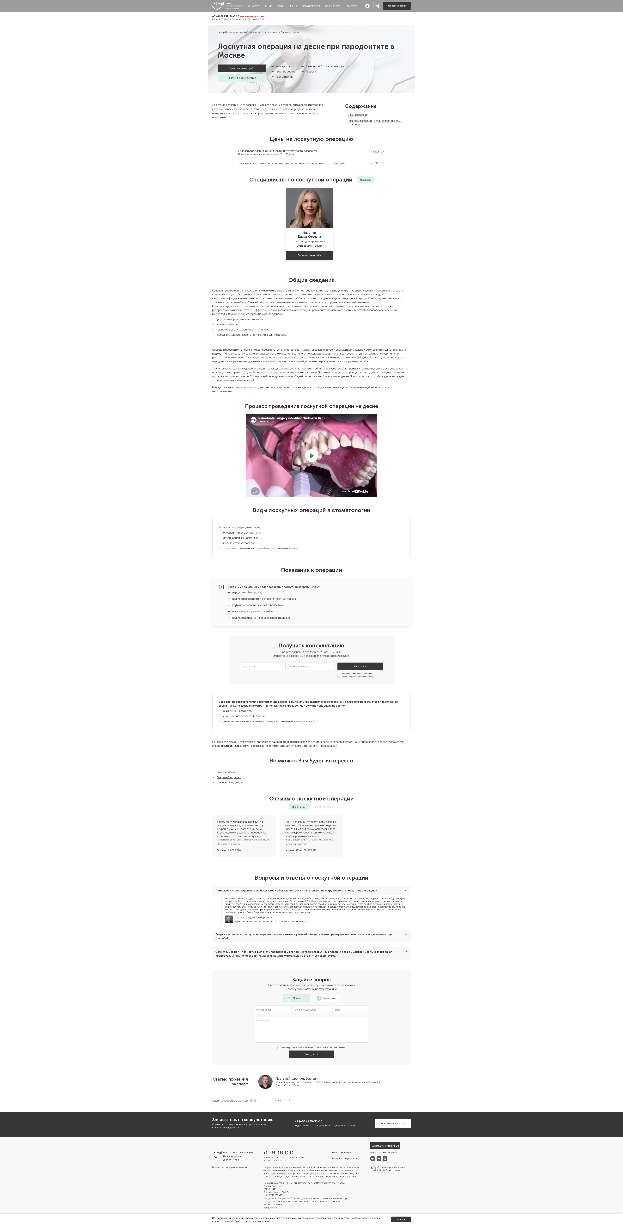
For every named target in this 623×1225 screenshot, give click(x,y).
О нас (268, 6)
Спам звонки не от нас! (251, 16)
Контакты (352, 6)
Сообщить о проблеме (385, 1146)
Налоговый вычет (342, 1152)
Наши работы (333, 6)
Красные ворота (285, 71)
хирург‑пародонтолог (313, 241)
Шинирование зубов (229, 782)
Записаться (360, 666)
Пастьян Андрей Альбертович (253, 917)
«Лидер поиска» (393, 1170)
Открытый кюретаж (229, 777)
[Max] (367, 6)
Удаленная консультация (242, 77)
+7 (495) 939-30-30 (224, 16)
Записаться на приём (242, 68)
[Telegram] (377, 6)
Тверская (311, 71)
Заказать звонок (396, 5)
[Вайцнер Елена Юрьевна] (309, 208)
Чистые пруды (284, 76)
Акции (281, 6)
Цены (293, 6)
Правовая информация (345, 1158)
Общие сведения (358, 114)
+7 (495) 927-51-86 (330, 652)
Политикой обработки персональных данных (245, 1221)
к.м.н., (297, 241)
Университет (283, 66)
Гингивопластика (227, 772)
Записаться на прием (393, 1123)
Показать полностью (228, 843)
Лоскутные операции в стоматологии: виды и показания (375, 122)
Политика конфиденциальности (230, 1167)
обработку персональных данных (357, 676)
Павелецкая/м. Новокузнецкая (324, 66)
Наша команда (311, 6)
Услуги (256, 6)
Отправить (311, 1054)
